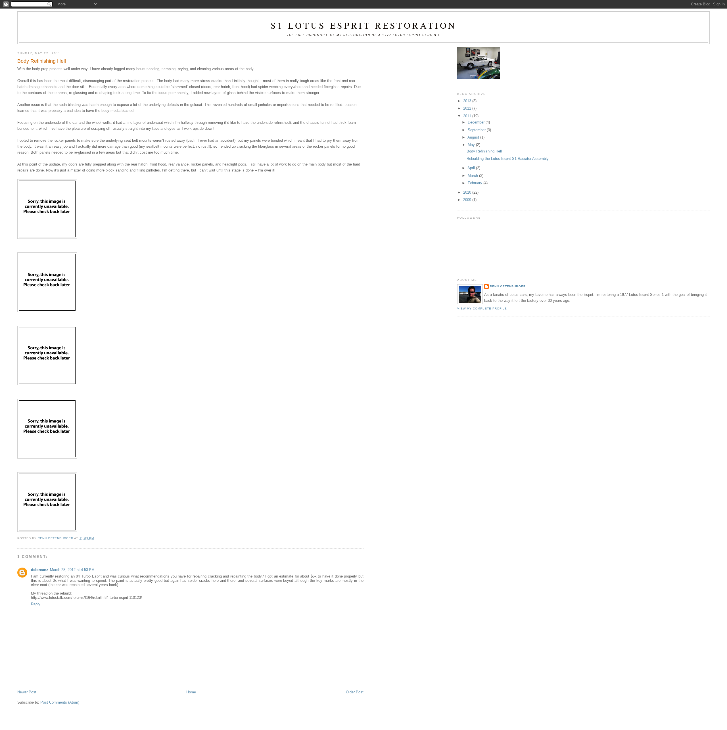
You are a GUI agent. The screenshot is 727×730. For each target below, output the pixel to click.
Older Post (355, 692)
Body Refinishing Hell (484, 151)
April (471, 168)
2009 (467, 200)
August (473, 137)
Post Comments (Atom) (59, 702)
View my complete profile (482, 308)
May (472, 145)
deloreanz (39, 570)
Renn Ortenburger (507, 286)
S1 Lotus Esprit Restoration (364, 25)
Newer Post (26, 692)
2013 (467, 101)
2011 (467, 116)
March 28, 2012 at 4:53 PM (72, 570)
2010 (467, 192)
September (477, 130)
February (475, 183)
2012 (467, 108)
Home (191, 692)
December (477, 122)
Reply (35, 604)
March (473, 175)
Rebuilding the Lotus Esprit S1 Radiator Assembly (508, 158)
